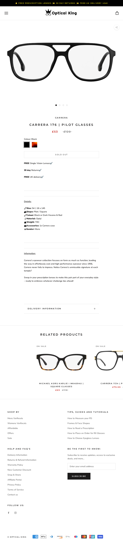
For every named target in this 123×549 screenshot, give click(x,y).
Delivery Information (44, 308)
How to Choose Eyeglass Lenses (83, 438)
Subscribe (79, 476)
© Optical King (17, 537)
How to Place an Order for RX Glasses (86, 433)
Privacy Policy (14, 484)
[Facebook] (9, 512)
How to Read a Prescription (81, 428)
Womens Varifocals (17, 423)
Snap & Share (14, 474)
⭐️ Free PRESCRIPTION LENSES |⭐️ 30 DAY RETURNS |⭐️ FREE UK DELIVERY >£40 (61, 3)
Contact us (13, 494)
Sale (10, 438)
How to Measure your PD (80, 418)
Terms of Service (16, 489)
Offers (11, 433)
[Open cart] (117, 13)
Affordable (13, 428)
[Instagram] (15, 512)
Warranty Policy (15, 464)
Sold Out (61, 154)
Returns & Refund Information (22, 460)
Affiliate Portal (15, 479)
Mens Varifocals (15, 418)
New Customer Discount (19, 469)
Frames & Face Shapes (79, 423)
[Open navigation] (6, 13)
